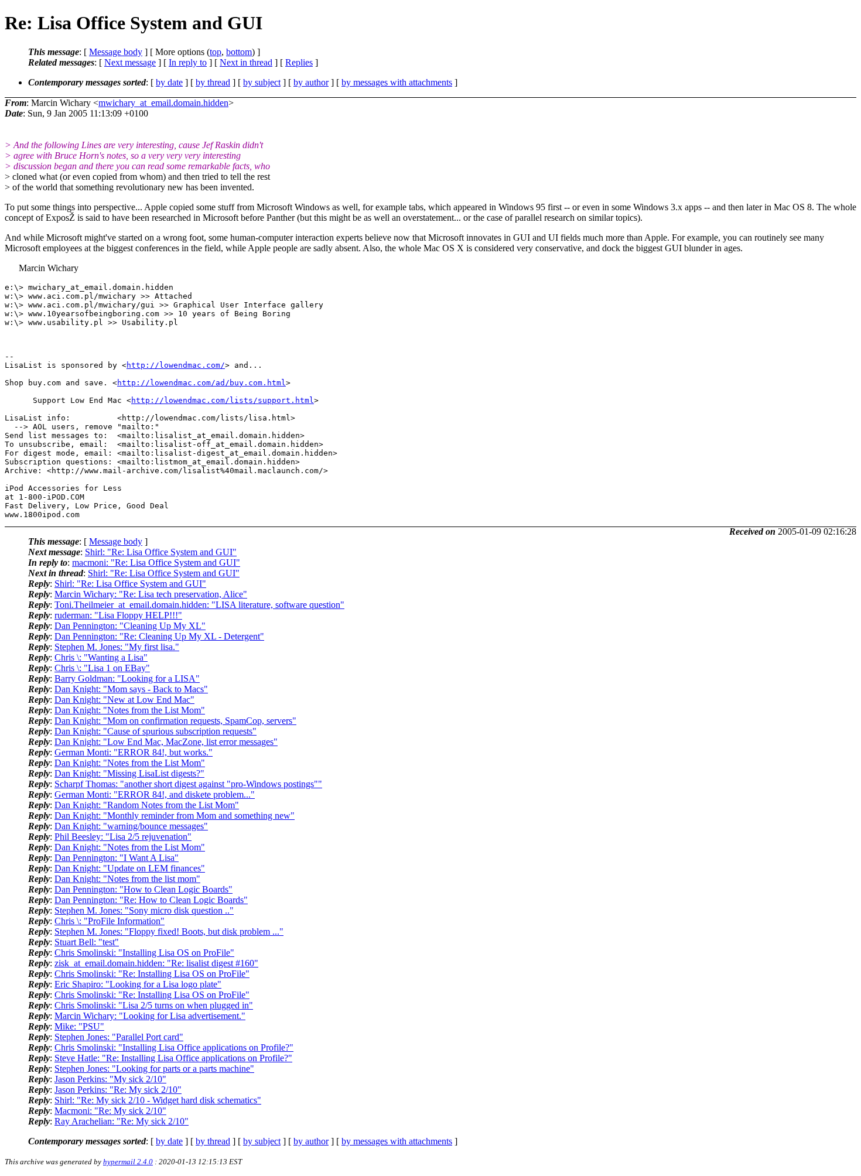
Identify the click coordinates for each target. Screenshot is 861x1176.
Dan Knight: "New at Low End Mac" (124, 700)
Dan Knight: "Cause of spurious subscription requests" (155, 731)
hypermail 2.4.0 (128, 1161)
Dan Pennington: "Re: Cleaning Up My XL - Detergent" (159, 636)
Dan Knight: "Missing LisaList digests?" (129, 773)
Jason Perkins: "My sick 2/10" (110, 1079)
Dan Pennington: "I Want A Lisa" (116, 858)
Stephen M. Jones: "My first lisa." (116, 647)
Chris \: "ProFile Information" (109, 921)
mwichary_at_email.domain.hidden (163, 103)
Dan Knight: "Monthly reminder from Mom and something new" (174, 816)
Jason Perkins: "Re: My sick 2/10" (118, 1090)
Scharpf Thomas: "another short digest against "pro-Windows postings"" (188, 784)
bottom (239, 52)
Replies (299, 62)
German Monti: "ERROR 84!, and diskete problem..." (154, 794)
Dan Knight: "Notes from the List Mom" (129, 710)
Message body (115, 52)
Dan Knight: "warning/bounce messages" (131, 826)
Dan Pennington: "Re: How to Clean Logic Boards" (151, 900)
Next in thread (246, 62)
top (215, 52)
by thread (213, 82)
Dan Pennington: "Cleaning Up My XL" (130, 626)
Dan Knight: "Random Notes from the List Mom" (146, 805)
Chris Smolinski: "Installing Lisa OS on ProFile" (144, 953)
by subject (262, 82)
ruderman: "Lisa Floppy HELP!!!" (118, 615)
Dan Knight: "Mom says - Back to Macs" (131, 689)
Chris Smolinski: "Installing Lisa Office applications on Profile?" (173, 1047)
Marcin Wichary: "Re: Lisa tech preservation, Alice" (150, 594)
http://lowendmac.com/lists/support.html (222, 400)
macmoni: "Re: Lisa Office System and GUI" (156, 563)
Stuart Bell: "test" (86, 942)
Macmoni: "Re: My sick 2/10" (110, 1111)
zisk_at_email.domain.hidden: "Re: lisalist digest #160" (156, 963)
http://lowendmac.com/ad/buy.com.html (201, 382)
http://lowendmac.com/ (176, 365)
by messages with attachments (396, 82)
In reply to (188, 62)
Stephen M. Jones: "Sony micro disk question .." (144, 910)
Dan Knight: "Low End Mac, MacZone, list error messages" (166, 742)
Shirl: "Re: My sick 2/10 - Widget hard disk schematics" (157, 1100)
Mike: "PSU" (79, 1026)
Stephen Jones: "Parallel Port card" (118, 1037)
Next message (130, 62)
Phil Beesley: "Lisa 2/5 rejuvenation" (123, 837)
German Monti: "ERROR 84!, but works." (133, 752)
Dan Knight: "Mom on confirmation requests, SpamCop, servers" (175, 721)
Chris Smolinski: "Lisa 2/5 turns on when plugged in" (153, 1005)
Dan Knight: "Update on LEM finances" (129, 868)
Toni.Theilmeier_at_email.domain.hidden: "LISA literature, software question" (199, 605)
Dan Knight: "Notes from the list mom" (127, 879)
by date (169, 82)
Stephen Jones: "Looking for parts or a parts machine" (154, 1069)
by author (311, 82)
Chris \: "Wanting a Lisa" (101, 657)
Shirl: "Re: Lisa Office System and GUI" (161, 552)
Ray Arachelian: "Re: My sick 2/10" (121, 1121)
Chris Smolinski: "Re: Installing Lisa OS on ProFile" (152, 974)
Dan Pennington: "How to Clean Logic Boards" (143, 889)
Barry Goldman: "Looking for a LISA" (127, 678)
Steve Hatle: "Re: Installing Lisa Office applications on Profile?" (173, 1058)
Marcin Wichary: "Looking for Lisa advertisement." (149, 1016)
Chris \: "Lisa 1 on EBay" (102, 668)
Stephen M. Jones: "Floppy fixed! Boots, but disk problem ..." (168, 931)
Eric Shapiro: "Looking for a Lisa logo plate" (137, 984)
